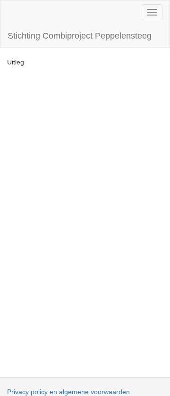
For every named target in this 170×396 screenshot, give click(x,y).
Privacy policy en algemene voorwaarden (68, 392)
